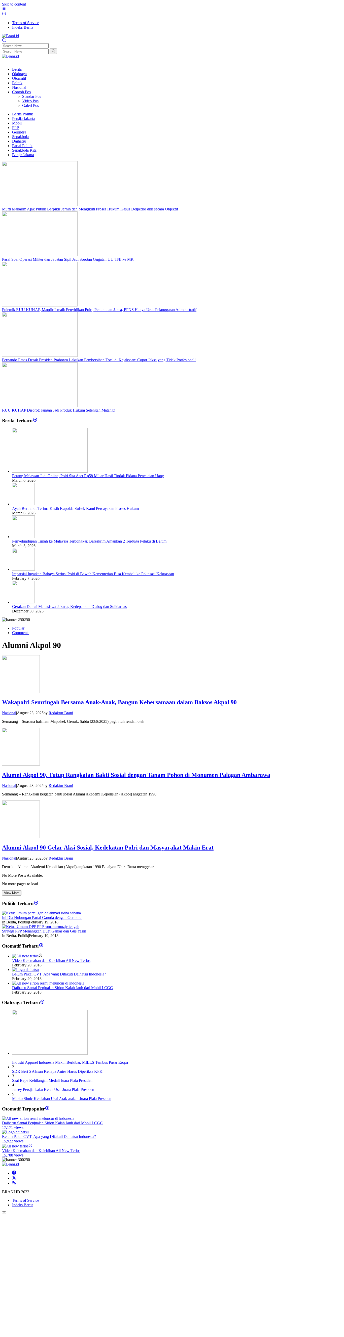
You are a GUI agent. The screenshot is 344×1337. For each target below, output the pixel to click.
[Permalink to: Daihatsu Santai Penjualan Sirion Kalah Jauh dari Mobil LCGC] (48, 983)
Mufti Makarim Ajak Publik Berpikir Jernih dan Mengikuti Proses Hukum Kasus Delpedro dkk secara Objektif (90, 209)
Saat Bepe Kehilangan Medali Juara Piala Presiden (52, 1080)
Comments (20, 633)
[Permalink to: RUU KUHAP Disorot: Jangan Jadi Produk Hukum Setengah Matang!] (40, 406)
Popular (18, 628)
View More (11, 893)
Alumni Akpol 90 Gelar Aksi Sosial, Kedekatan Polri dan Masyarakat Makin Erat (108, 847)
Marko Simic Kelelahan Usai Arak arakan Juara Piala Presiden (61, 1098)
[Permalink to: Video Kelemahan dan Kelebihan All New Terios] (25, 956)
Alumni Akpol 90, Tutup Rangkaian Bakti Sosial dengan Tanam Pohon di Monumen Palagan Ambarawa (136, 775)
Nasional (9, 713)
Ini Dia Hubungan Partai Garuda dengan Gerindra (42, 917)
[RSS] (14, 1183)
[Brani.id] (10, 36)
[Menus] (4, 9)
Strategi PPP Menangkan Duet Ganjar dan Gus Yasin (44, 931)
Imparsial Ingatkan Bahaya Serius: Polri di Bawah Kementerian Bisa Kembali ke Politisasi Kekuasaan (93, 574)
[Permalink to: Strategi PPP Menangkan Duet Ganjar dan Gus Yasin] (40, 926)
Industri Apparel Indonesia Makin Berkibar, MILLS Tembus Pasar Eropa (70, 1062)
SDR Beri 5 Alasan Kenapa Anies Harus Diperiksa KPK (57, 1071)
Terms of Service (25, 1200)
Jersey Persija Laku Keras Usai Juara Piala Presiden (53, 1089)
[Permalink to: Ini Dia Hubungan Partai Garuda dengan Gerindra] (41, 913)
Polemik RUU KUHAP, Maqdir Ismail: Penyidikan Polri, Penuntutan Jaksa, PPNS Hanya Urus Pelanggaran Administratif (99, 309)
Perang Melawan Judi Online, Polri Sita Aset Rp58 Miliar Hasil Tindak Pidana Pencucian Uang (88, 476)
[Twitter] (14, 1178)
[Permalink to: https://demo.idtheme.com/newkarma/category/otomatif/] (41, 945)
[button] (53, 51)
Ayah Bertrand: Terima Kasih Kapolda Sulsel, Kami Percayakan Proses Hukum (75, 508)
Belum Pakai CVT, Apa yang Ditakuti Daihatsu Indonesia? (59, 974)
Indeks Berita (22, 1205)
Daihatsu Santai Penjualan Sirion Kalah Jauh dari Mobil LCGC (62, 988)
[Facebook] (14, 1173)
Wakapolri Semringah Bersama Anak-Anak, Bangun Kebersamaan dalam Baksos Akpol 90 (119, 702)
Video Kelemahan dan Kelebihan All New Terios (51, 960)
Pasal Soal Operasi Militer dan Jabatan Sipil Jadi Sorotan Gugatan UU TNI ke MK (68, 259)
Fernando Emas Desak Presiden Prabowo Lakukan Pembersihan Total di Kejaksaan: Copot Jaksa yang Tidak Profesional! (99, 360)
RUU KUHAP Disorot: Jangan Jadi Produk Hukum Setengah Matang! (58, 410)
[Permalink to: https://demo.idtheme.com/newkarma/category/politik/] (36, 903)
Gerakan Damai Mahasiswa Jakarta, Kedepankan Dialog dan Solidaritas (69, 606)
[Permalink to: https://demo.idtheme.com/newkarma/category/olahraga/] (42, 1002)
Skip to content (14, 4)
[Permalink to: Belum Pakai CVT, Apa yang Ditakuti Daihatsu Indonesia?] (25, 969)
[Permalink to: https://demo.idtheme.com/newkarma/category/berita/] (35, 420)
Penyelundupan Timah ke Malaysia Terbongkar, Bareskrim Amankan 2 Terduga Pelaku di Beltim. (89, 541)
